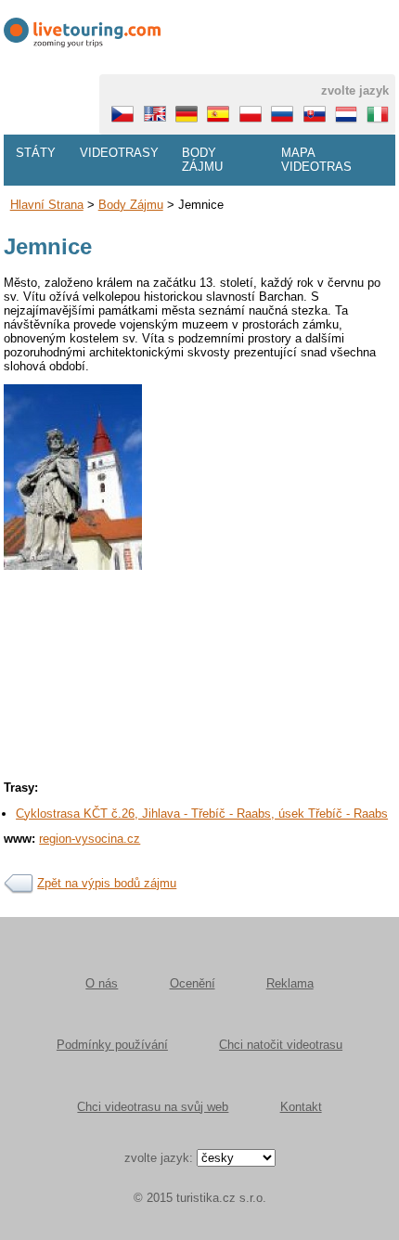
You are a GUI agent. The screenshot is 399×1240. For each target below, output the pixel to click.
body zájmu (130, 205)
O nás (101, 983)
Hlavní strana (47, 205)
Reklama (290, 983)
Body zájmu (202, 160)
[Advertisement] (199, 756)
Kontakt (301, 1107)
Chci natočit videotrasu (280, 1045)
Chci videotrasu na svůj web (152, 1107)
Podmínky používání (112, 1045)
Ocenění (192, 983)
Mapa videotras (316, 160)
